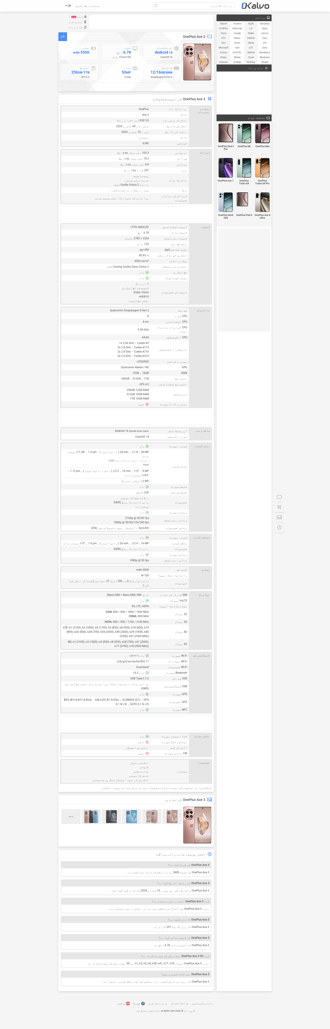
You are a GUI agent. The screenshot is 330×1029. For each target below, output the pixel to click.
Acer (237, 47)
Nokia (251, 33)
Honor (237, 42)
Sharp (223, 57)
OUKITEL (237, 52)
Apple (251, 23)
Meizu (237, 38)
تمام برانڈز (255, 68)
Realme (251, 38)
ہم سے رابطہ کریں (87, 5)
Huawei (237, 23)
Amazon (223, 62)
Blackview (265, 57)
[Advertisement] (151, 22)
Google (237, 33)
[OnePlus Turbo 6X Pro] (262, 168)
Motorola (237, 28)
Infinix (251, 42)
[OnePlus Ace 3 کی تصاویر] (197, 61)
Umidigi (237, 62)
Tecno (223, 33)
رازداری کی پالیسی (202, 1003)
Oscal (251, 57)
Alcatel (264, 62)
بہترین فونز (75, 22)
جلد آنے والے (75, 27)
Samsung (265, 23)
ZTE (265, 42)
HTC (223, 38)
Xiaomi (223, 23)
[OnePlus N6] (244, 134)
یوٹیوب (121, 1003)
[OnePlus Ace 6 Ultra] (262, 202)
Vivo (223, 42)
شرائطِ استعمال (179, 1003)
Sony (264, 47)
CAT (251, 47)
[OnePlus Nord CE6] (226, 202)
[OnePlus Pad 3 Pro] (226, 133)
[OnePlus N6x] (262, 134)
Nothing (251, 62)
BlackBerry (264, 52)
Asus (264, 38)
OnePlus (223, 28)
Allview (237, 57)
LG (250, 28)
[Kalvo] (255, 5)
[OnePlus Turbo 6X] (244, 168)
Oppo (264, 28)
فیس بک (137, 1003)
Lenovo (264, 33)
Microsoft (223, 47)
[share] (62, 36)
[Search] (155, 5)
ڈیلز (77, 16)
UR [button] (69, 5)
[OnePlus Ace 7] (226, 168)
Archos (223, 52)
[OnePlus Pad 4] (244, 199)
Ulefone (251, 52)
